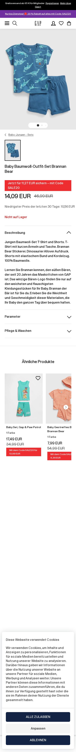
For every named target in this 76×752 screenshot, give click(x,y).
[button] (38, 125)
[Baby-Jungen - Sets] (5, 134)
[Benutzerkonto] (53, 23)
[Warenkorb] (69, 23)
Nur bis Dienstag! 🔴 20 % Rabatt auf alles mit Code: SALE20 (38, 13)
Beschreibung (15, 233)
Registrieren (52, 3)
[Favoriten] (61, 23)
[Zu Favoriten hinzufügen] (38, 378)
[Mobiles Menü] (7, 23)
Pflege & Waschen (18, 331)
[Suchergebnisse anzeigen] (14, 23)
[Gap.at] (38, 23)
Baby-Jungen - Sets (21, 134)
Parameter (12, 316)
